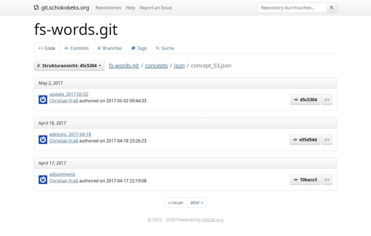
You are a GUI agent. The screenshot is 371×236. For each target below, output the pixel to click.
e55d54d (307, 140)
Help (130, 8)
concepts (156, 65)
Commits (79, 48)
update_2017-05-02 (68, 94)
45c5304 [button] (70, 66)
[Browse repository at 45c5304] (327, 99)
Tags (141, 48)
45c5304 (308, 100)
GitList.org (213, 220)
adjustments (62, 174)
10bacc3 (308, 180)
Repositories (108, 8)
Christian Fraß (63, 101)
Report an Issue (156, 8)
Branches (112, 48)
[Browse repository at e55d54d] (327, 139)
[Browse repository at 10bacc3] (327, 179)
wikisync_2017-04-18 (70, 134)
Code (49, 48)
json (179, 65)
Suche (167, 48)
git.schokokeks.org (64, 7)
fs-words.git (124, 65)
